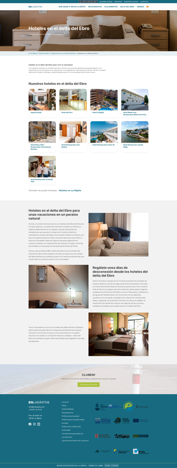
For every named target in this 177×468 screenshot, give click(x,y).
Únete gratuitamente (88, 385)
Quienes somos (106, 2)
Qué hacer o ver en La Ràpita (72, 7)
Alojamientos (111, 7)
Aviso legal (66, 430)
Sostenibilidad (67, 409)
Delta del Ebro (127, 7)
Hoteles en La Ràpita (70, 190)
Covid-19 (65, 402)
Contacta (144, 2)
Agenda (140, 7)
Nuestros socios (131, 2)
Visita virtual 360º (89, 2)
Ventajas (118, 2)
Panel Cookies (111, 466)
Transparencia (67, 413)
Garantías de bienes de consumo (75, 441)
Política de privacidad (70, 416)
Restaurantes (95, 7)
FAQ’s (64, 406)
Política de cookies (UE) (71, 427)
